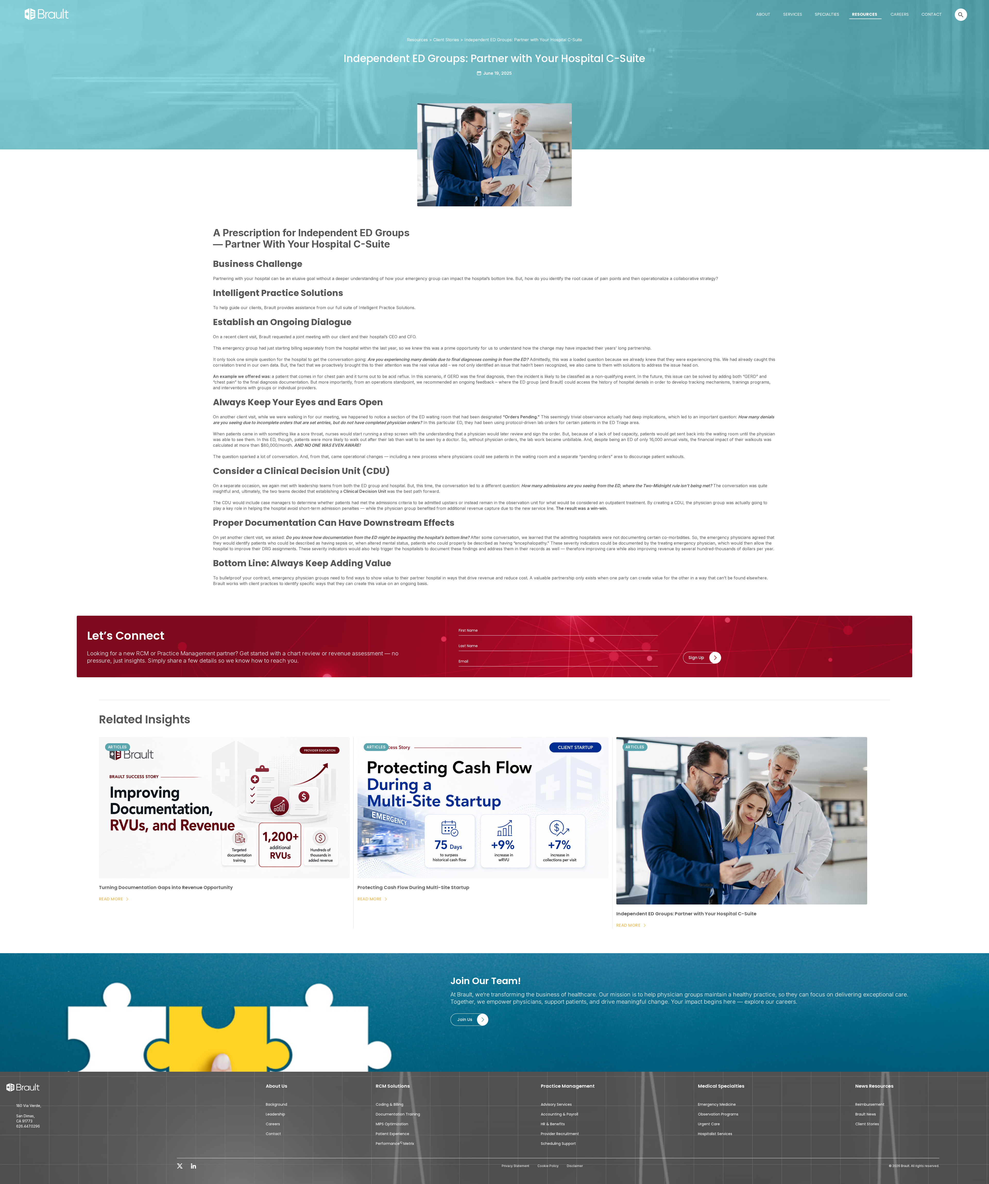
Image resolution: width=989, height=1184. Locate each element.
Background (276, 1104)
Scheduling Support (558, 1144)
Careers (273, 1124)
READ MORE (111, 899)
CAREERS (900, 14)
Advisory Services (556, 1104)
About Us (276, 1086)
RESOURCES (864, 14)
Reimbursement (869, 1104)
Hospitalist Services (715, 1134)
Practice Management (568, 1086)
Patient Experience (392, 1134)
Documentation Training (398, 1114)
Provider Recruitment (560, 1134)
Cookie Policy (548, 1166)
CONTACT (932, 14)
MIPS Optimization (392, 1124)
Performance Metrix (395, 1144)
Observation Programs (718, 1114)
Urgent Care (709, 1124)
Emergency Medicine (717, 1104)
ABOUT (763, 14)
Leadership (275, 1114)
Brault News (865, 1114)
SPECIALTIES (827, 14)
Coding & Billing (389, 1104)
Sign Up (696, 658)
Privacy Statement (515, 1166)
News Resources (874, 1086)
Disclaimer (575, 1166)
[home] (4, 8)
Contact (273, 1134)
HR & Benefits (553, 1124)
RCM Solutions (393, 1086)
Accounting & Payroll (559, 1114)
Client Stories (867, 1124)
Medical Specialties (721, 1086)
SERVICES (792, 14)
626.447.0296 (28, 1126)
